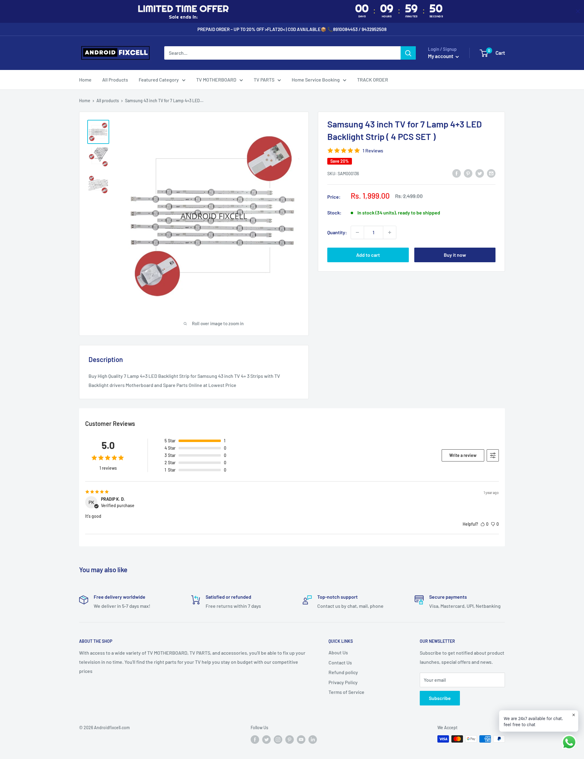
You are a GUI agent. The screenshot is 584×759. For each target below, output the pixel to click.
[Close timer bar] (577, 11)
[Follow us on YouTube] (301, 739)
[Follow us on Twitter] (266, 739)
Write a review (463, 455)
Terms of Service (346, 692)
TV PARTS (264, 79)
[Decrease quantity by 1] (357, 232)
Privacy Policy (343, 682)
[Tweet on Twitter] (479, 173)
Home (85, 79)
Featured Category (159, 79)
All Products (115, 79)
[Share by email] (491, 173)
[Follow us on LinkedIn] (312, 739)
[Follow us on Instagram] (278, 739)
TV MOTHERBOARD (216, 79)
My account (441, 56)
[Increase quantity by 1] (389, 232)
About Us (338, 652)
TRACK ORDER (372, 79)
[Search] (408, 53)
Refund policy (343, 672)
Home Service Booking (316, 79)
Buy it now (455, 255)
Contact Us (340, 662)
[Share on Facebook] (456, 173)
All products (107, 100)
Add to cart (368, 255)
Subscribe (440, 698)
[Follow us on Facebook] (255, 739)
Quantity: (337, 232)
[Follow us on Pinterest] (289, 739)
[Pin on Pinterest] (468, 173)
